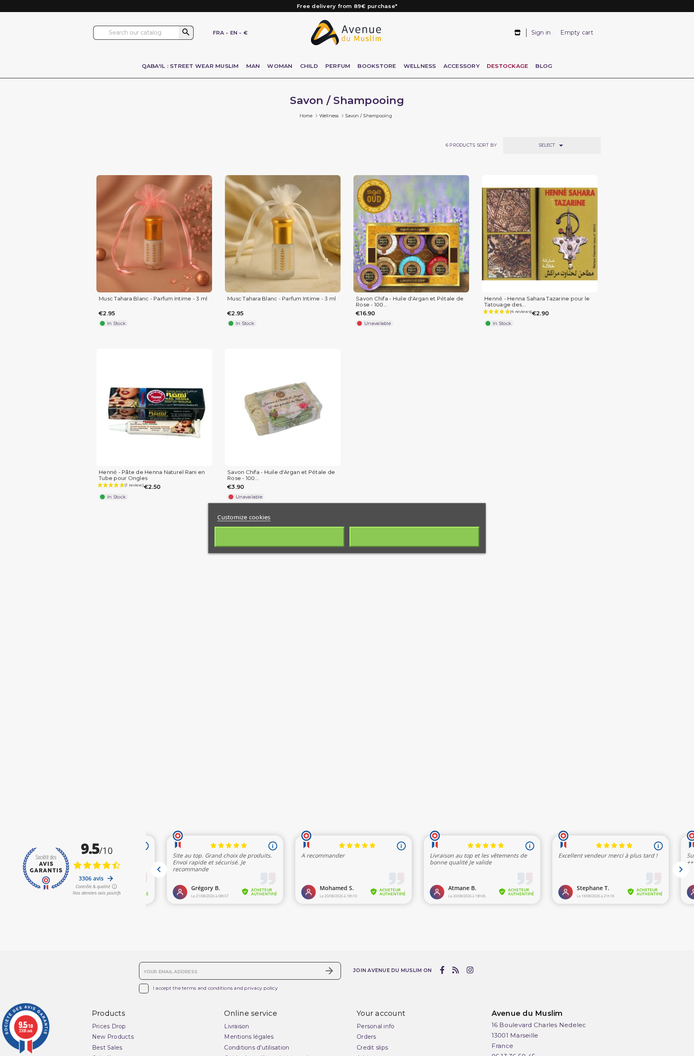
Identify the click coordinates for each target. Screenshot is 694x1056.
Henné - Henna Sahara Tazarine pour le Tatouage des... (537, 302)
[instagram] (470, 970)
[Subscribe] (329, 971)
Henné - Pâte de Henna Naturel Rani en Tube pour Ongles (152, 475)
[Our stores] (518, 33)
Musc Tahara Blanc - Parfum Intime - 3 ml (153, 299)
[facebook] (442, 970)
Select (552, 145)
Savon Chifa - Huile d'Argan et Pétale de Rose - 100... (409, 302)
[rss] (455, 970)
